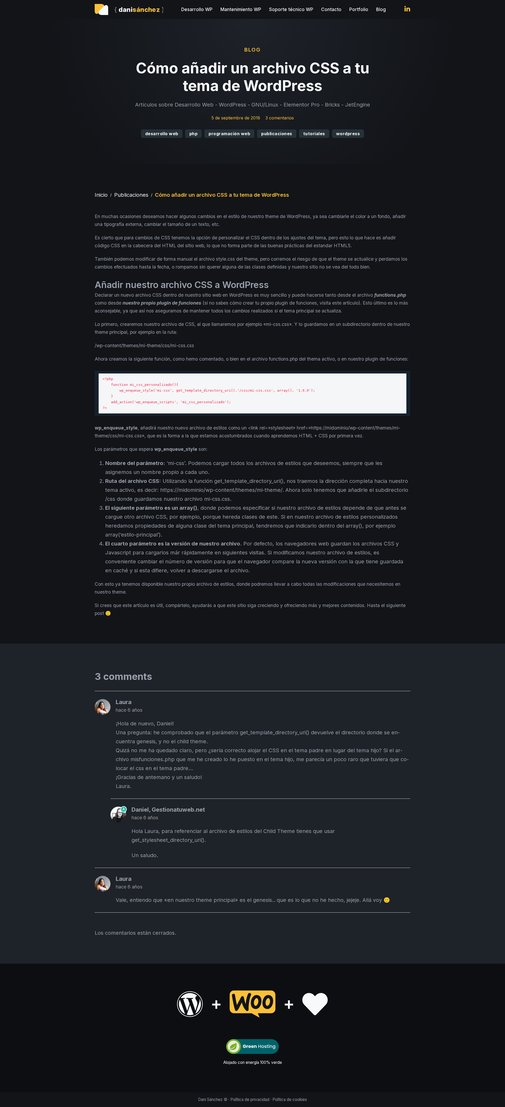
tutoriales (314, 133)
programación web (229, 133)
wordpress (348, 133)
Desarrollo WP (197, 9)
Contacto (331, 9)
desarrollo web (161, 133)
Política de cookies (289, 1099)
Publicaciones (131, 195)
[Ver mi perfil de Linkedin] (407, 9)
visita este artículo (339, 303)
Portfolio (358, 9)
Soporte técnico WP (291, 9)
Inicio (101, 195)
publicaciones (276, 133)
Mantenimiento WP (240, 9)
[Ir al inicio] (129, 9)
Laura (124, 702)
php (193, 133)
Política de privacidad (249, 1099)
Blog (381, 9)
